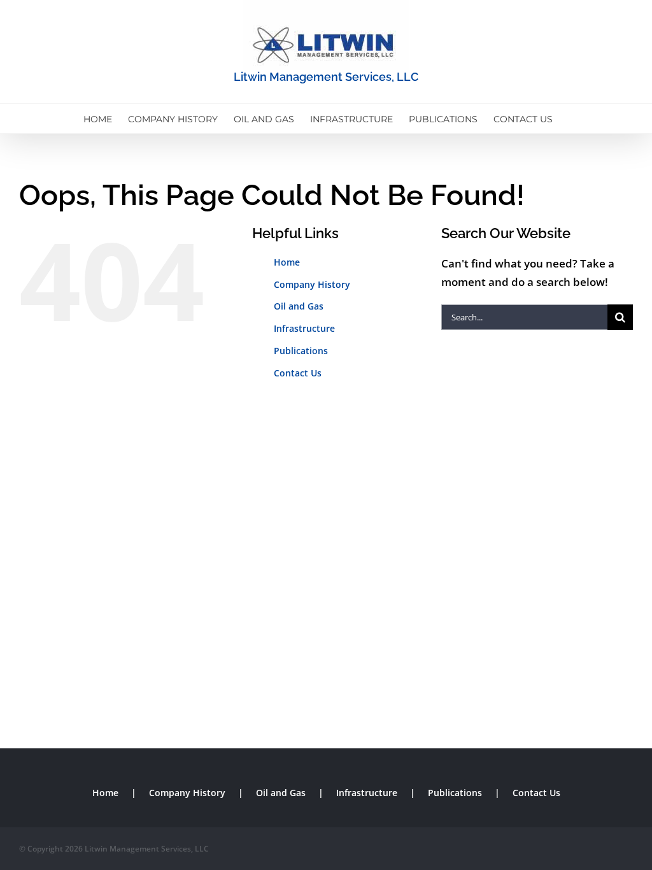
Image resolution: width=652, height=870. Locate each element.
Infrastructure (304, 328)
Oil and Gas (298, 306)
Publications (301, 351)
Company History (312, 284)
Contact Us (298, 373)
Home (287, 262)
